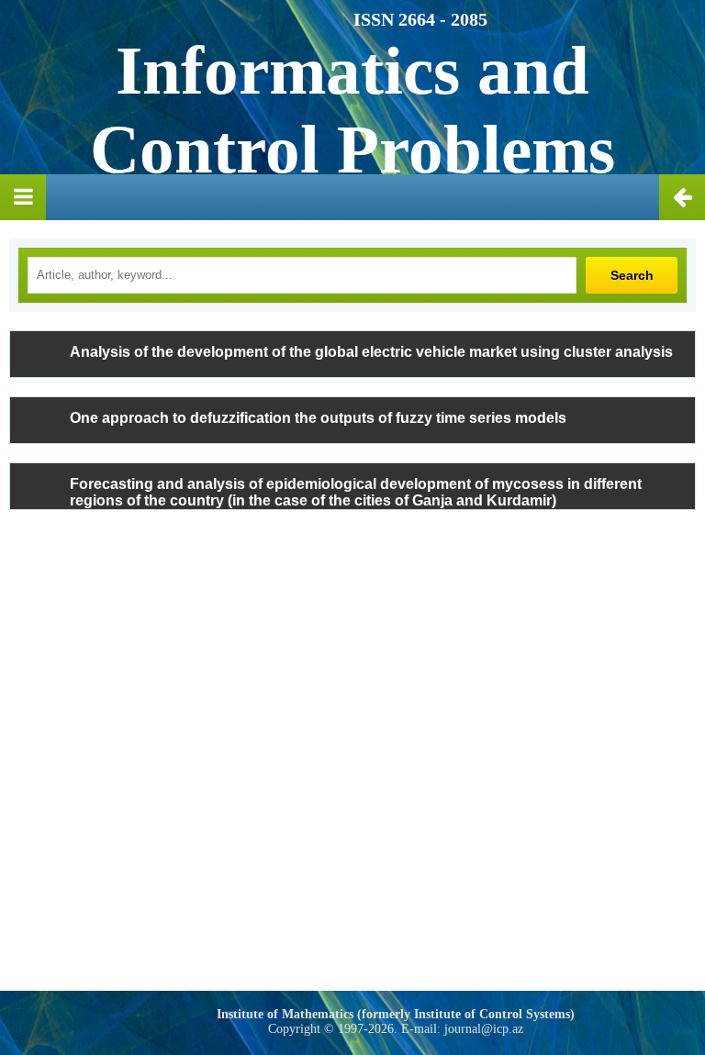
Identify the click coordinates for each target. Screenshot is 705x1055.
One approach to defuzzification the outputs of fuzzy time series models (318, 418)
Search (632, 275)
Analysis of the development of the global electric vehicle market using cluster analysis (371, 352)
